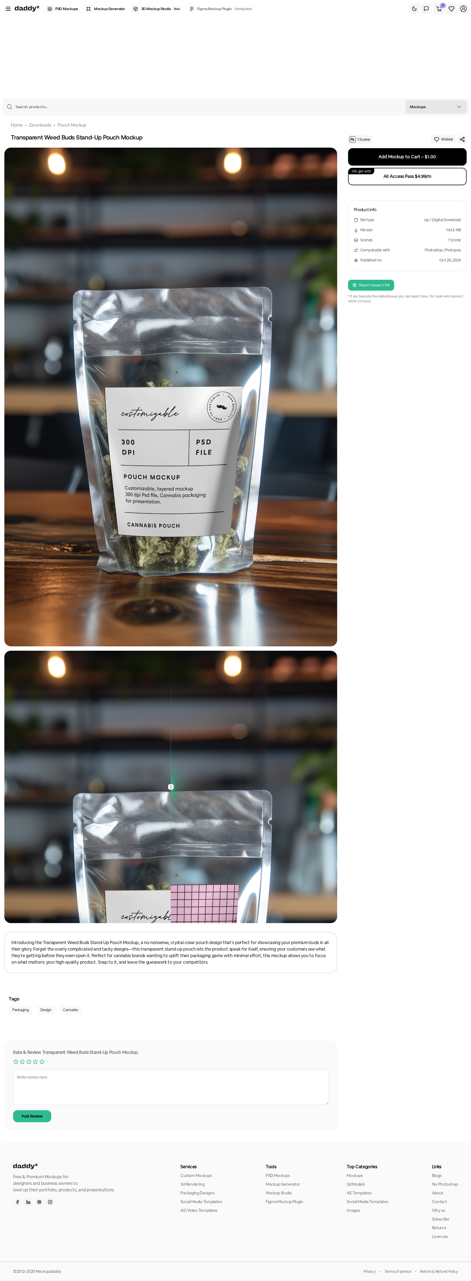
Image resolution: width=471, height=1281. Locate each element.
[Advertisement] (235, 57)
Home (17, 125)
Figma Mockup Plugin (284, 1201)
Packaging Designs (197, 1192)
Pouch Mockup (72, 125)
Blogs (437, 1175)
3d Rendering (192, 1184)
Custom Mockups (196, 1175)
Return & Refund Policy (439, 1271)
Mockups (355, 1175)
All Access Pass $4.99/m (391, 174)
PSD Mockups (278, 1175)
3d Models (356, 1184)
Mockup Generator (283, 1184)
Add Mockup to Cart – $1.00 (407, 157)
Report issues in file (374, 285)
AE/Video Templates (199, 1210)
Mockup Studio (279, 1192)
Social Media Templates (201, 1201)
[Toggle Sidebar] (8, 8)
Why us (438, 1210)
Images (353, 1210)
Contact (439, 1201)
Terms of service (398, 1271)
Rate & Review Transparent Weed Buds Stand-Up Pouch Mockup (75, 1052)
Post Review (32, 1116)
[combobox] (436, 106)
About (437, 1192)
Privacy (370, 1271)
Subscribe (440, 1219)
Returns (439, 1227)
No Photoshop (445, 1184)
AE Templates (359, 1192)
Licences (440, 1236)
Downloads (40, 125)
